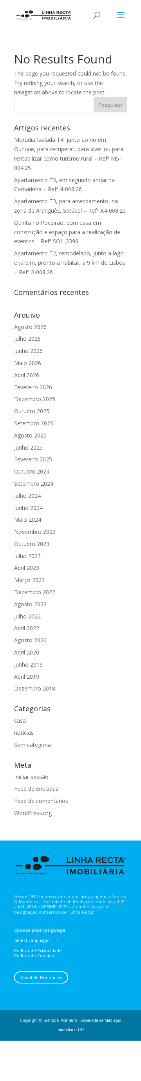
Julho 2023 (27, 556)
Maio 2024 (27, 519)
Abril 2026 (26, 375)
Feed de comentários (41, 800)
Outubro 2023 (31, 544)
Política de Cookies (34, 955)
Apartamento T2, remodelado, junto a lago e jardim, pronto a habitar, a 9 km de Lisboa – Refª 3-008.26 (70, 262)
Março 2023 (29, 580)
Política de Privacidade (38, 950)
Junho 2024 (28, 508)
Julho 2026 (27, 338)
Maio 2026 (27, 363)
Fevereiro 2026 (33, 387)
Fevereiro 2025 (33, 459)
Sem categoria (32, 744)
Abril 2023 (26, 567)
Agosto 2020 (30, 640)
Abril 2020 (26, 652)
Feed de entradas (36, 788)
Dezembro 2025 (34, 399)
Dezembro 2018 (34, 688)
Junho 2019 (28, 664)
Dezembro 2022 (34, 592)
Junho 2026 (28, 350)
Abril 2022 (26, 628)
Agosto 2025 (30, 435)
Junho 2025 (28, 447)
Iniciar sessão (31, 777)
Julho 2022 (27, 616)
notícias (24, 732)
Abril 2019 (26, 676)
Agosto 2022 (30, 604)
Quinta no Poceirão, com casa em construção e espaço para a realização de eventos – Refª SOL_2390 (67, 232)
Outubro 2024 (31, 471)
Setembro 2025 (33, 423)
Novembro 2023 (35, 531)
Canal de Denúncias (41, 977)
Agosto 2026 (30, 327)
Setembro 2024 (33, 483)
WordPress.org (33, 813)
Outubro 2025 (31, 411)
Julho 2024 (27, 495)
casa (20, 720)
